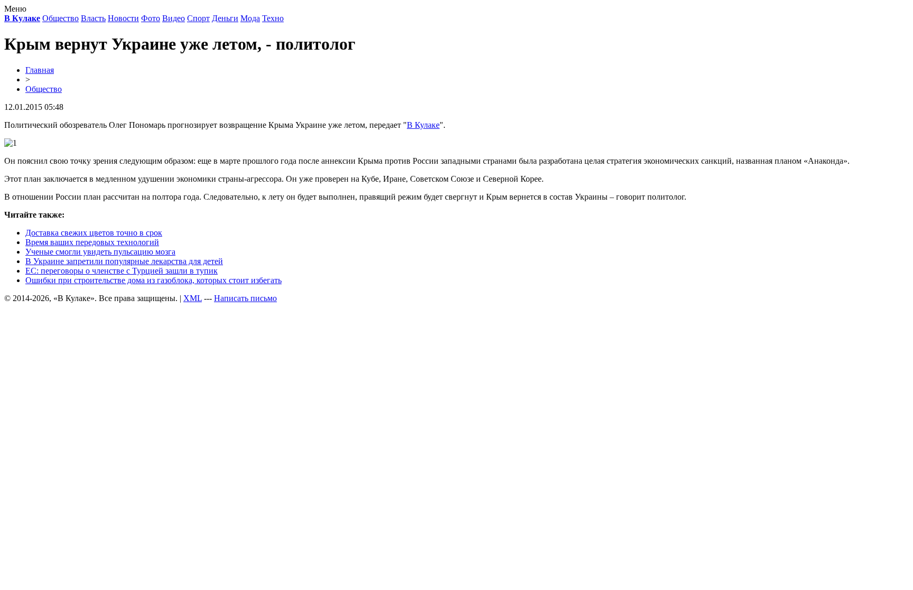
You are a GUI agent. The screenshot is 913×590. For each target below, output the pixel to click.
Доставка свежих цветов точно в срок (93, 232)
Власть (93, 18)
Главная (39, 69)
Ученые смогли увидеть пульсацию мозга (100, 251)
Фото (150, 18)
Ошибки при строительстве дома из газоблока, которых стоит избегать (153, 280)
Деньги (225, 18)
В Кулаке (423, 124)
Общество (60, 18)
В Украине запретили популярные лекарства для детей (124, 261)
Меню (15, 8)
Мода (250, 18)
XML (192, 298)
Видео (173, 18)
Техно (273, 18)
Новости (123, 18)
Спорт (198, 18)
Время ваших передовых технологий (92, 242)
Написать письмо (245, 298)
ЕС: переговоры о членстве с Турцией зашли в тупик (121, 270)
